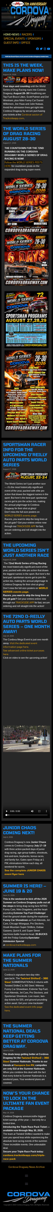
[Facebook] (37, 49)
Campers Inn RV (24, 1065)
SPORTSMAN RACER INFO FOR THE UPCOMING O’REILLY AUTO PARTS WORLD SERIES (25, 454)
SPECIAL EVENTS (14, 38)
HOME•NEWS (11, 34)
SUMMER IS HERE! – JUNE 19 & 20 (24, 888)
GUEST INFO (11, 42)
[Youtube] (48, 49)
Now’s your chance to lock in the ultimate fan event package (26, 1101)
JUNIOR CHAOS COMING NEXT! (19, 830)
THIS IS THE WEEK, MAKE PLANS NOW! (23, 68)
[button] (26, 1175)
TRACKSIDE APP (26, 526)
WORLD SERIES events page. (21, 515)
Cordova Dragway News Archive (27, 1166)
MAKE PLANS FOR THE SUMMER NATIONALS (22, 960)
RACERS (27, 34)
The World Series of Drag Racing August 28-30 (24, 133)
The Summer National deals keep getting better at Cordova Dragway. (25, 1036)
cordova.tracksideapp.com (21, 944)
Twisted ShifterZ (31, 1057)
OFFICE (25, 42)
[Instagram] (45, 49)
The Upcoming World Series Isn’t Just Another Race (26, 550)
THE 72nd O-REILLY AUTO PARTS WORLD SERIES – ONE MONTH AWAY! (26, 624)
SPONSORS (34, 38)
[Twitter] (41, 49)
